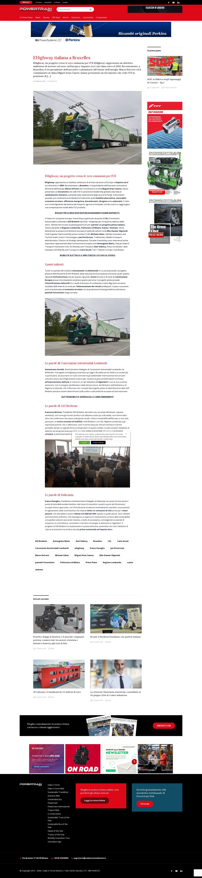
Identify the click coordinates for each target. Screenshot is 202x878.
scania (130, 562)
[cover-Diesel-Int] (164, 220)
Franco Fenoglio (97, 548)
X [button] (126, 434)
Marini (66, 17)
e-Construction (54, 814)
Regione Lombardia (112, 562)
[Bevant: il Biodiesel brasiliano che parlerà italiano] (116, 618)
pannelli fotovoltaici (44, 562)
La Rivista (57, 2)
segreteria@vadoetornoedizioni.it (89, 858)
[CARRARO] (155, 758)
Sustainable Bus (55, 799)
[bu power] (101, 32)
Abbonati (26, 2)
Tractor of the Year (56, 834)
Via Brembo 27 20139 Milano (35, 858)
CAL (109, 541)
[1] (119, 758)
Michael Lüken (62, 555)
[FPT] (164, 125)
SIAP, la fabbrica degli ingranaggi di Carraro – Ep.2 (164, 81)
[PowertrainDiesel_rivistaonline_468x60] (155, 9)
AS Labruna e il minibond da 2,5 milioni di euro (57, 692)
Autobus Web (54, 795)
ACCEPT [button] (84, 442)
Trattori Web (53, 810)
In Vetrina (167, 88)
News (37, 17)
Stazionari (75, 17)
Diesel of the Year (55, 831)
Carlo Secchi (123, 541)
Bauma (46, 17)
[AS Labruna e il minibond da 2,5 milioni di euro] (59, 674)
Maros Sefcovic (42, 555)
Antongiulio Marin (61, 541)
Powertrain (53, 803)
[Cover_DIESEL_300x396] (164, 173)
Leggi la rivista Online (94, 800)
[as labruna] (82, 758)
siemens (39, 569)
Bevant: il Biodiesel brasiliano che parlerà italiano (115, 636)
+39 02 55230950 (60, 858)
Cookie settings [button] (98, 442)
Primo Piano (91, 562)
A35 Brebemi (41, 541)
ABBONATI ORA (164, 725)
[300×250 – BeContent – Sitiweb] (46, 758)
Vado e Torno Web (56, 788)
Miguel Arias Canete (84, 555)
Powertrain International (59, 806)
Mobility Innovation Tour (59, 838)
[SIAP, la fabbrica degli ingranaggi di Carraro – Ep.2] (164, 66)
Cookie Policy (108, 439)
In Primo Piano (26, 17)
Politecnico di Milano (70, 562)
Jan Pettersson (117, 548)
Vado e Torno (54, 785)
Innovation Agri (54, 841)
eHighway (79, 548)
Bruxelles (97, 541)
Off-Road (56, 17)
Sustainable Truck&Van (58, 792)
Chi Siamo (39, 2)
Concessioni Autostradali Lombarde (52, 548)
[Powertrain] (36, 9)
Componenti (101, 17)
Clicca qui (144, 803)
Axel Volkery (81, 541)
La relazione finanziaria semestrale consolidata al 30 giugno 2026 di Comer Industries (115, 694)
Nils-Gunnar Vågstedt (110, 555)
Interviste (174, 88)
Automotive (88, 17)
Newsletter (48, 2)
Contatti (65, 2)
